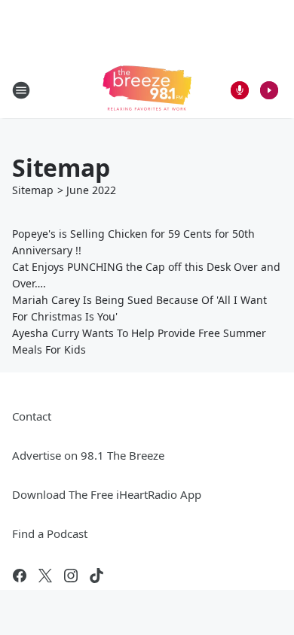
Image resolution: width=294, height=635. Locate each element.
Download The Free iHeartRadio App (106, 494)
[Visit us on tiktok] (96, 576)
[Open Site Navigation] (21, 90)
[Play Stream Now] (269, 90)
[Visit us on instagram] (71, 576)
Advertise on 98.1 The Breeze (88, 455)
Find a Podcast (49, 533)
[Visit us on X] (45, 576)
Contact (31, 416)
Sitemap (33, 190)
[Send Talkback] (240, 90)
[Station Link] (147, 89)
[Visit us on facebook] (20, 576)
